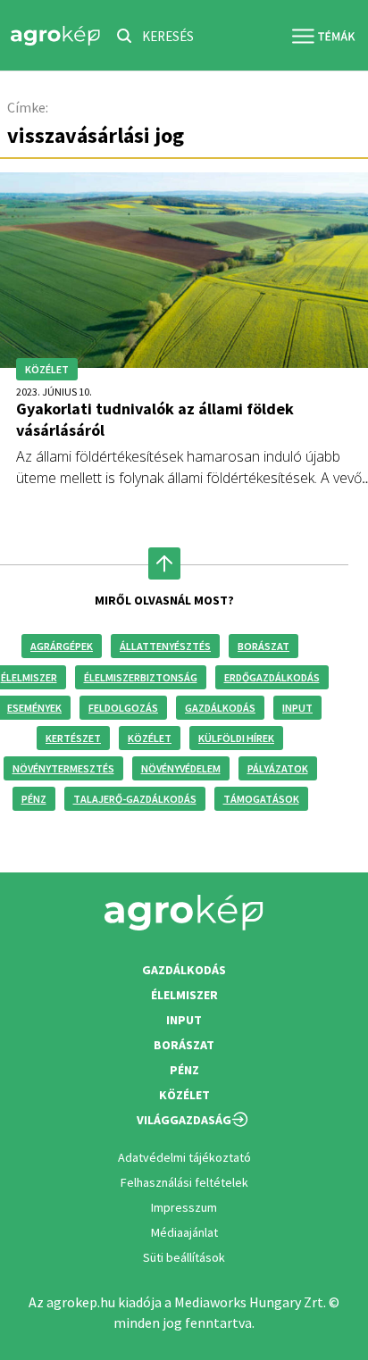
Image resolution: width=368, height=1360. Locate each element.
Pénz (33, 798)
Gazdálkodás (220, 707)
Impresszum (184, 1207)
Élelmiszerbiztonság (140, 677)
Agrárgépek (61, 646)
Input (297, 707)
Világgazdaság (184, 1120)
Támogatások (261, 798)
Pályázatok (277, 768)
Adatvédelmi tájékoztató (184, 1157)
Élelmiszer (184, 995)
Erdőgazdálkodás (272, 677)
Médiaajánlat (184, 1232)
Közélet (149, 738)
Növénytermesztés (63, 768)
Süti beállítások (184, 1257)
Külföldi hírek (236, 738)
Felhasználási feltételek (184, 1182)
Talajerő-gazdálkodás (135, 798)
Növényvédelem (181, 768)
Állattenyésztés (165, 646)
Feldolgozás (123, 707)
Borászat (263, 646)
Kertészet (73, 738)
